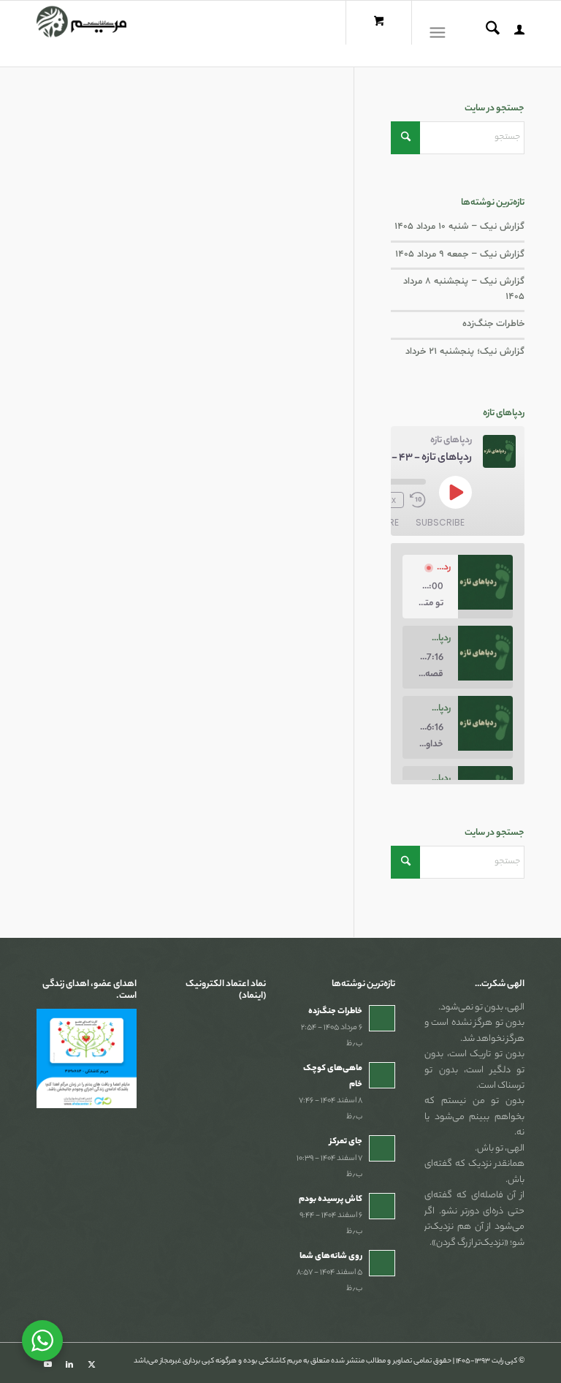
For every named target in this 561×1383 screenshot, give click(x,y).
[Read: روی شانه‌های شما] (382, 1263)
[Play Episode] (455, 492)
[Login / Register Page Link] (512, 34)
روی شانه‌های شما (330, 1256)
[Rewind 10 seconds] (418, 500)
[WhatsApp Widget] (42, 1340)
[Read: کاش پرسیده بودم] (382, 1206)
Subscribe (440, 522)
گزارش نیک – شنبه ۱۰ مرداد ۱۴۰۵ (459, 226)
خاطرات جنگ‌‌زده (493, 323)
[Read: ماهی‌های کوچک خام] (382, 1075)
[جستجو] (485, 34)
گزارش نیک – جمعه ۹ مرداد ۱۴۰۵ (459, 254)
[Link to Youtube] (47, 1365)
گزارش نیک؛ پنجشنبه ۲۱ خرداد (464, 351)
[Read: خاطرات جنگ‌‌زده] (382, 1018)
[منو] (440, 33)
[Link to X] (91, 1365)
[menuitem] (512, 34)
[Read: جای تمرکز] (382, 1148)
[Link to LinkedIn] (69, 1365)
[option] (457, 586)
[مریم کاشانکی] (81, 34)
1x (391, 500)
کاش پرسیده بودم (330, 1199)
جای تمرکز (345, 1141)
